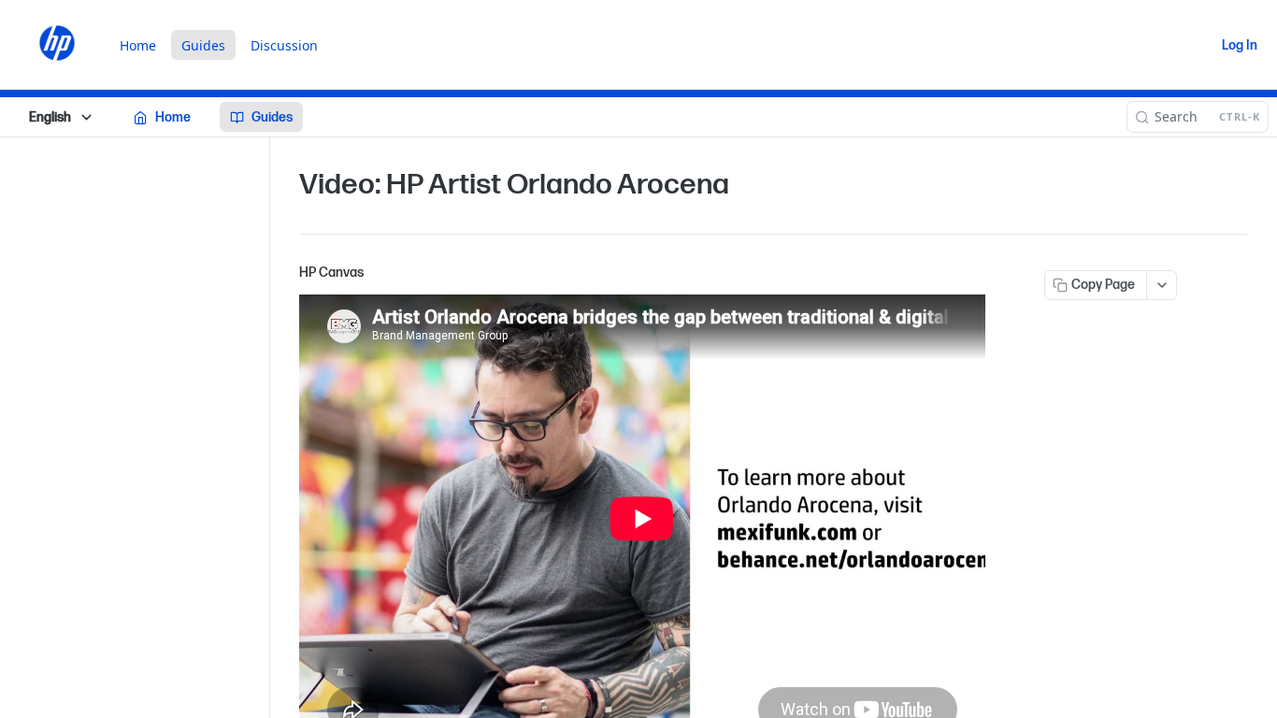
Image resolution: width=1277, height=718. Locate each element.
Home (138, 45)
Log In (1239, 45)
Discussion (284, 45)
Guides (203, 45)
